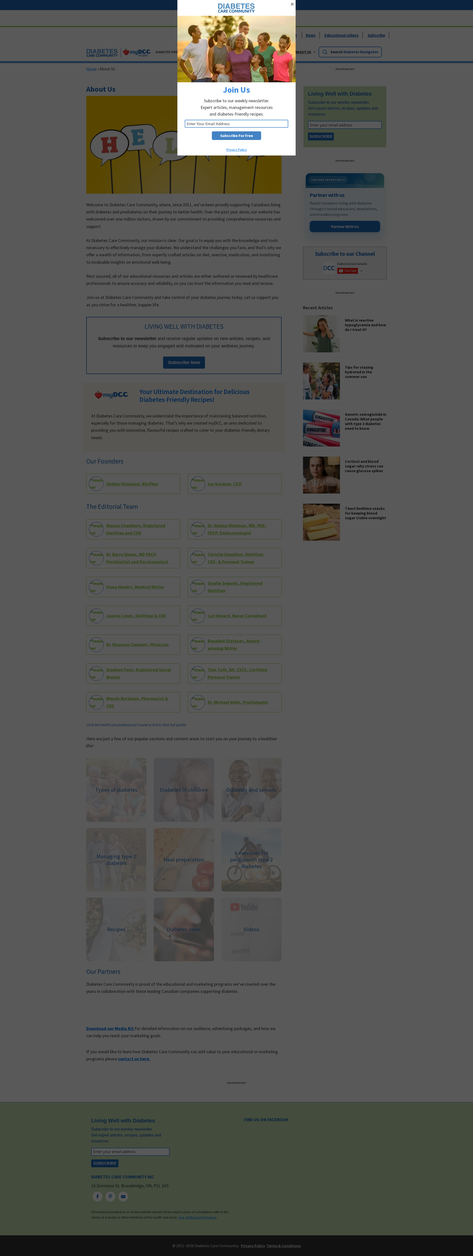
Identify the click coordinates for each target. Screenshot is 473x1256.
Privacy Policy (236, 149)
